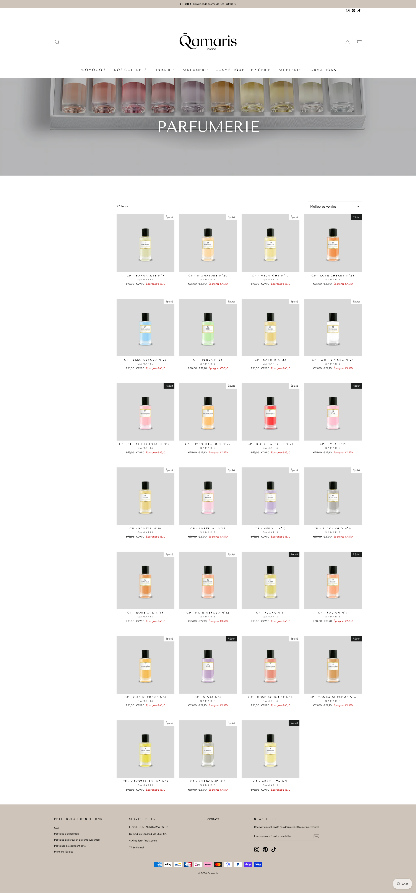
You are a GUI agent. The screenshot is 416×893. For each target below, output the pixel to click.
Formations (322, 70)
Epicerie (261, 70)
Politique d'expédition (66, 833)
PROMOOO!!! (93, 70)
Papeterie (289, 70)
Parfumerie (195, 70)
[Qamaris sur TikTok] (273, 849)
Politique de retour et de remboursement (77, 839)
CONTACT (213, 819)
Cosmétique (230, 70)
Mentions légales (63, 851)
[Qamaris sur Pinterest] (265, 849)
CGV (57, 827)
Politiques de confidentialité (70, 845)
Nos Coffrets (130, 70)
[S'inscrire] (316, 836)
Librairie (164, 70)
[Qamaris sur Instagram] (256, 849)
